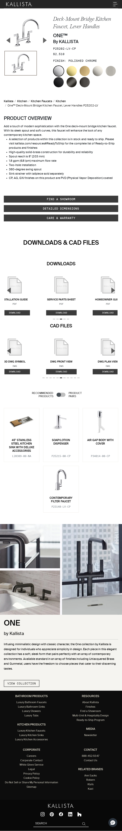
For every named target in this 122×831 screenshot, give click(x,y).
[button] (112, 822)
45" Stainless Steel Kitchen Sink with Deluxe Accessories (21, 445)
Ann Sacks (90, 775)
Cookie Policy (31, 778)
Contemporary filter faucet (61, 500)
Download (61, 312)
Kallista (8, 101)
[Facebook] (61, 814)
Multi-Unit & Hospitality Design (90, 715)
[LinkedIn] (70, 814)
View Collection (21, 683)
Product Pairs (75, 395)
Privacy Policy (31, 774)
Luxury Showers (31, 711)
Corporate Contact (31, 760)
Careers (31, 756)
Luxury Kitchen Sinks (31, 735)
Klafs (91, 784)
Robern (90, 780)
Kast (90, 789)
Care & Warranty (61, 218)
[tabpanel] (61, 458)
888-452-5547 (90, 756)
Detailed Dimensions (61, 208)
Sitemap (31, 787)
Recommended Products (42, 395)
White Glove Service (31, 765)
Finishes (90, 707)
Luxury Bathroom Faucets (31, 702)
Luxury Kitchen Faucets (31, 731)
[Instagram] (43, 814)
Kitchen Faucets (41, 101)
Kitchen (22, 101)
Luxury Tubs (31, 715)
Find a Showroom (61, 199)
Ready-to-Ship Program (91, 720)
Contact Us (90, 760)
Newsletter (90, 735)
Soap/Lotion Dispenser (61, 442)
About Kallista (90, 702)
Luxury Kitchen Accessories (31, 739)
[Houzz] (79, 814)
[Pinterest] (52, 814)
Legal (31, 769)
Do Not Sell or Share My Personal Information (31, 782)
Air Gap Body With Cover (100, 442)
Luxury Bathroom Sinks (31, 707)
